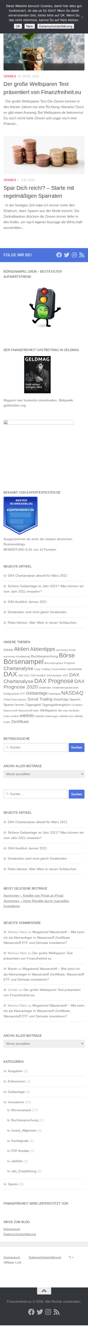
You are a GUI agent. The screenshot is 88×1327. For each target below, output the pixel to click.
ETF (22, 693)
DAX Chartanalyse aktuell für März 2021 (37, 575)
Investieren (16, 1102)
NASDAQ (72, 693)
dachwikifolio (75, 669)
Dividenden (45, 687)
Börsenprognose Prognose (59, 663)
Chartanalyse (18, 668)
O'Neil (7, 699)
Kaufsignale (20, 1141)
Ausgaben (15, 1071)
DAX (10, 674)
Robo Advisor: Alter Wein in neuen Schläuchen (42, 622)
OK (18, 26)
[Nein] (82, 17)
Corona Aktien (59, 669)
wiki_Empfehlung (23, 1171)
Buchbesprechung (44, 656)
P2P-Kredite (20, 1151)
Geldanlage (37, 693)
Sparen (10, 76)
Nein (29, 26)
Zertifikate (20, 721)
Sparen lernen (14, 705)
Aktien (21, 649)
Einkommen (16, 1081)
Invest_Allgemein (24, 1130)
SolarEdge (61, 699)
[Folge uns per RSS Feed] (81, 255)
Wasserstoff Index (28, 710)
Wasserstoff (10, 710)
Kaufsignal (54, 693)
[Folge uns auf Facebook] (59, 255)
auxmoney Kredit (65, 650)
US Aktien (76, 705)
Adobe (8, 650)
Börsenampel (23, 661)
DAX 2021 (24, 675)
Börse (67, 655)
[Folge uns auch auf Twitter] (66, 255)
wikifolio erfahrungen (47, 716)
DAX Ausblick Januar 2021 (27, 602)
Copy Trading (42, 669)
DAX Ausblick (38, 675)
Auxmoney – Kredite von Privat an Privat (33, 895)
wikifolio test (66, 716)
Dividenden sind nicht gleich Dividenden (37, 612)
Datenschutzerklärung (20, 1234)
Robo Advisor (19, 699)
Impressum (12, 1229)
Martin (12, 969)
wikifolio (27, 715)
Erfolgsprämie (11, 693)
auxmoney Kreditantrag (17, 656)
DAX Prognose (53, 681)
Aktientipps (42, 649)
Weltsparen (48, 710)
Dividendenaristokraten (65, 687)
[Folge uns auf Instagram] (74, 255)
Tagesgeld (33, 705)
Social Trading (39, 699)
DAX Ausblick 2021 (57, 675)
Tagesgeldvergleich (56, 705)
